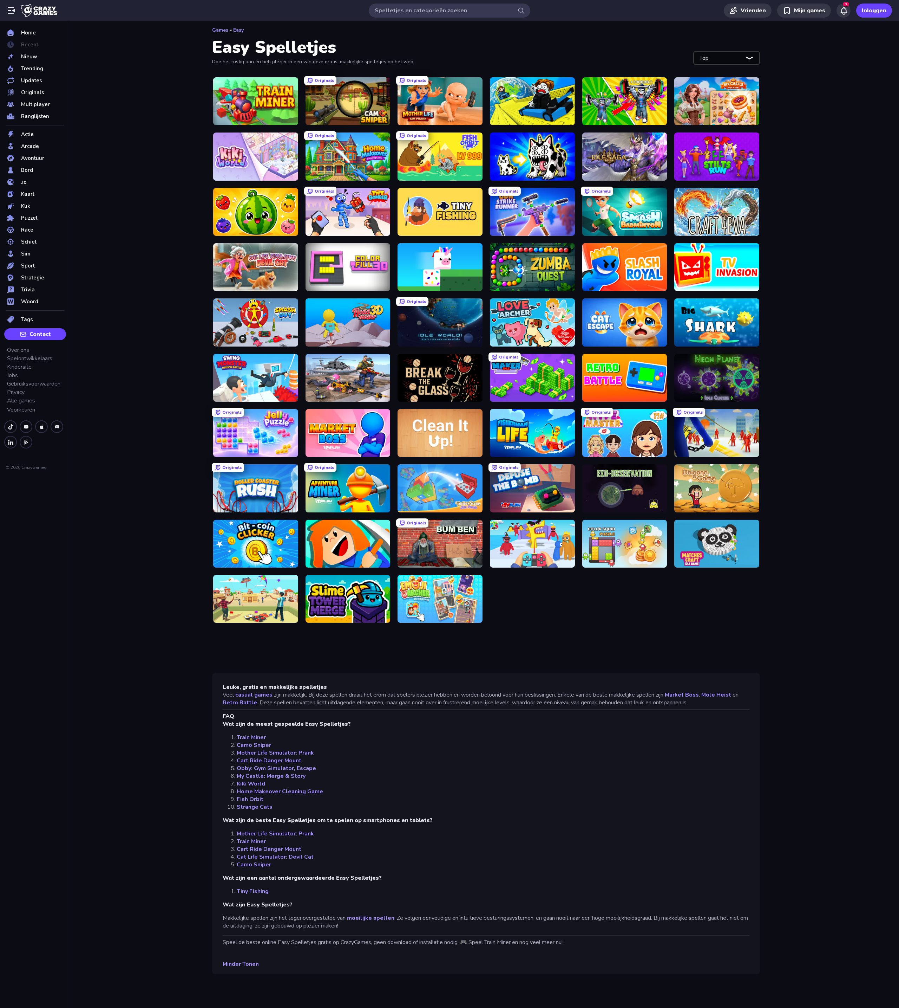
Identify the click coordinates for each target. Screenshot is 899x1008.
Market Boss (682, 695)
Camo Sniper (254, 745)
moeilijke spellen (370, 918)
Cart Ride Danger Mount (269, 760)
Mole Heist (716, 695)
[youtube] (26, 426)
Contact (40, 334)
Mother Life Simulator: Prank (275, 753)
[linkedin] (10, 442)
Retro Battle (240, 702)
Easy (238, 30)
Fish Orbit (250, 799)
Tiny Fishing (253, 891)
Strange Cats (255, 807)
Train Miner (251, 737)
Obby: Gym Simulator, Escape (276, 768)
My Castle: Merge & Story (271, 776)
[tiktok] (10, 426)
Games (220, 30)
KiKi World (251, 784)
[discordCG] (57, 426)
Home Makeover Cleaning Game (280, 791)
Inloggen (874, 10)
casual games (254, 695)
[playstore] (26, 442)
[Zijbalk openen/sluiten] (11, 10)
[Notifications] (843, 11)
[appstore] (41, 426)
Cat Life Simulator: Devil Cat (275, 857)
